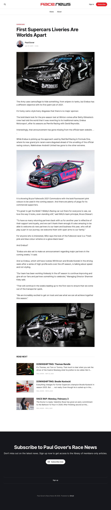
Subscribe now (57, 462)
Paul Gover (29, 42)
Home (52, 12)
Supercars (20, 24)
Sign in (91, 4)
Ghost (72, 496)
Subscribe (101, 4)
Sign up (55, 480)
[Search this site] (5, 4)
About (59, 12)
